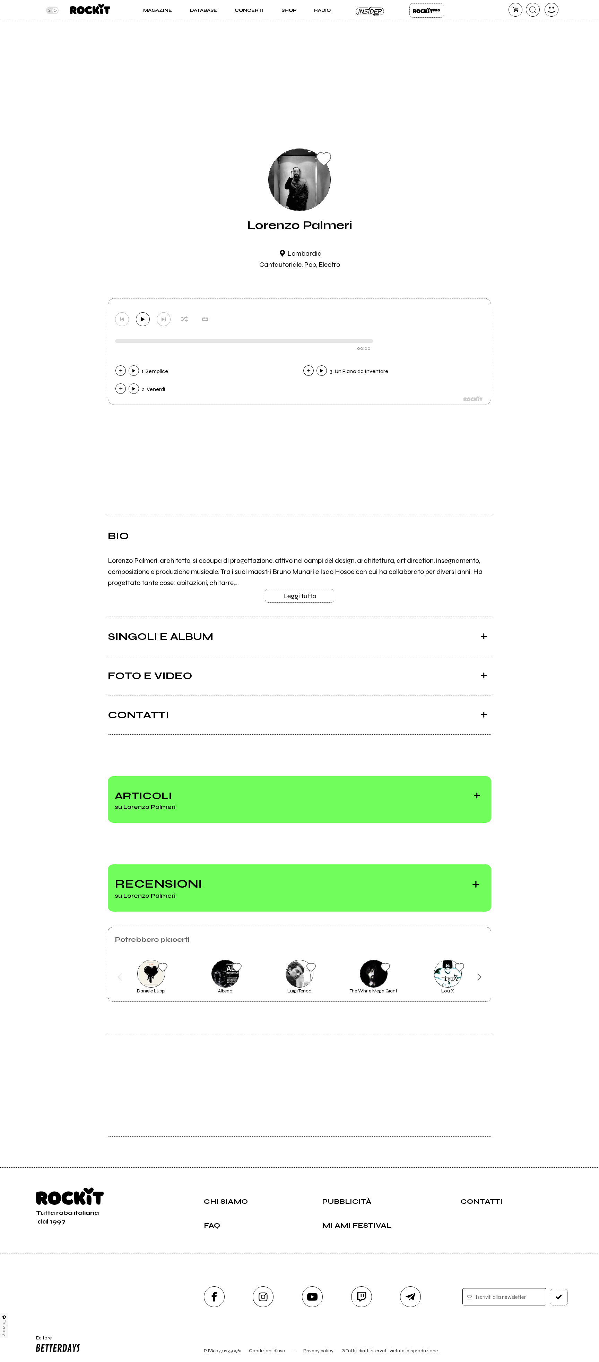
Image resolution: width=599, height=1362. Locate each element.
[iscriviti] (559, 1297)
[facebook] (214, 1296)
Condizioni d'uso (267, 1351)
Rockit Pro (426, 10)
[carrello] (515, 10)
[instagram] (263, 1296)
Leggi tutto (299, 596)
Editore (40, 1340)
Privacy (4, 1328)
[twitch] (361, 1296)
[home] (90, 10)
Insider (370, 10)
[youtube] (312, 1296)
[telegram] (410, 1296)
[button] (119, 977)
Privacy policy (318, 1351)
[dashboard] (551, 10)
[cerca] (533, 10)
